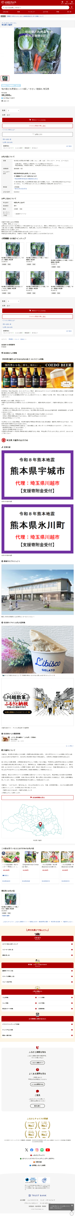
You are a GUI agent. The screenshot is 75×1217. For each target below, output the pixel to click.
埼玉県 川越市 (6, 915)
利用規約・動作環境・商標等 (37, 1206)
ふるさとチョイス (39, 1155)
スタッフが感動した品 (8, 976)
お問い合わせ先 (7, 142)
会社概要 (22, 1200)
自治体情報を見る (39, 797)
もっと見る (69, 746)
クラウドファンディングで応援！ (11, 1024)
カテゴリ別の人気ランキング (10, 944)
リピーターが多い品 (7, 949)
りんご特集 (5, 1003)
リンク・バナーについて (47, 1200)
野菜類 (11, 339)
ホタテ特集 (41, 1003)
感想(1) (6, 875)
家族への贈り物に (7, 1035)
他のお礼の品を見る (21, 188)
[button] (71, 7)
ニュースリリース (33, 1200)
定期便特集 (41, 1008)
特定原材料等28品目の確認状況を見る (26, 178)
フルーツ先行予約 (7, 982)
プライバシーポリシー (31, 1203)
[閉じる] (72, 1206)
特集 (57, 11)
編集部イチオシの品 (7, 970)
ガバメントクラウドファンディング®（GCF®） (38, 1158)
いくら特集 (41, 997)
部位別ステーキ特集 (7, 1008)
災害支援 (39, 1162)
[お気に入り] (72, 1214)
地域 (18, 11)
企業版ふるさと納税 (38, 1165)
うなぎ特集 (5, 997)
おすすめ (45, 11)
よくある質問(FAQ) (37, 1084)
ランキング (31, 11)
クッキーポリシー (45, 1203)
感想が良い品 (6, 955)
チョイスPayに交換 (7, 1029)
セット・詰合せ (20, 339)
